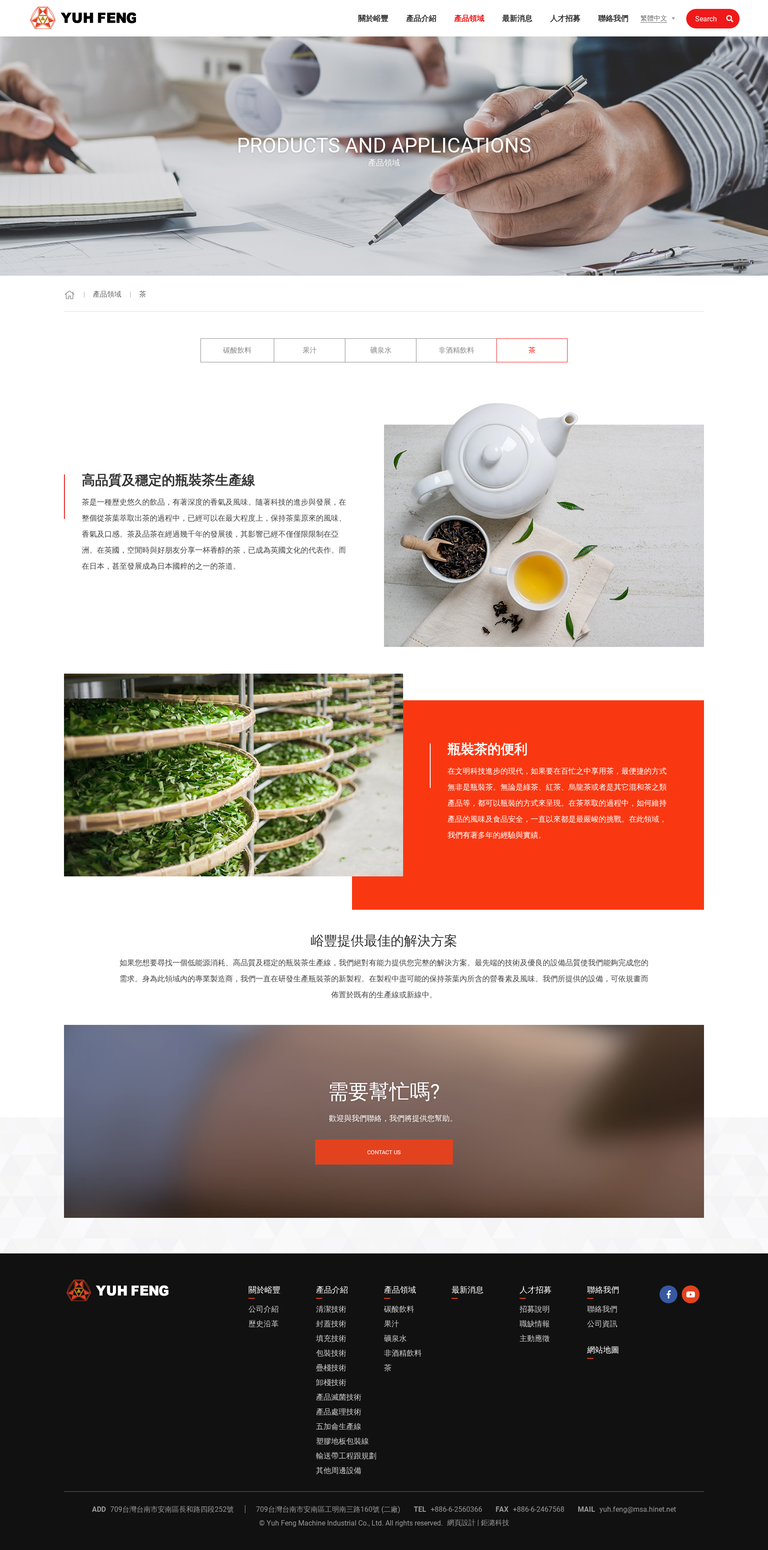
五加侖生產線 (338, 1426)
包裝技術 (331, 1353)
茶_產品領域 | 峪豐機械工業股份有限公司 (84, 18)
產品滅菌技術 (338, 1397)
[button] (657, 18)
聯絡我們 (613, 18)
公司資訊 (602, 1323)
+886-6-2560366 (456, 1509)
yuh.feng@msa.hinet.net (638, 1509)
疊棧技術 (331, 1367)
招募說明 (535, 1309)
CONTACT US (384, 1152)
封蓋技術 (331, 1323)
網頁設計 (461, 1522)
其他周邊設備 (338, 1470)
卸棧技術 (331, 1382)
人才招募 (565, 18)
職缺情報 (535, 1323)
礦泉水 (381, 350)
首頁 (69, 294)
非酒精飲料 (456, 350)
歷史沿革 (263, 1323)
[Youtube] (691, 1294)
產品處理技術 (338, 1411)
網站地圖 (603, 1349)
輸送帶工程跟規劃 (346, 1455)
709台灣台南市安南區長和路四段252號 (172, 1509)
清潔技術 (331, 1309)
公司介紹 (263, 1309)
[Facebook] (668, 1294)
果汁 (310, 350)
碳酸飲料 (237, 350)
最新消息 (517, 18)
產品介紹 (421, 18)
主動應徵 (535, 1338)
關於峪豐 (373, 18)
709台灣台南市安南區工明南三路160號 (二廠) (328, 1509)
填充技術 (331, 1338)
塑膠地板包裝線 (342, 1441)
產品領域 (469, 18)
